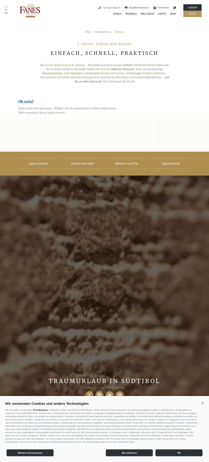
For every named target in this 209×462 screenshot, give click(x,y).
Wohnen (131, 14)
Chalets (120, 73)
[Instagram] (99, 395)
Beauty (161, 73)
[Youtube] (109, 395)
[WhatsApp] (174, 7)
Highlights (76, 73)
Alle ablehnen (129, 453)
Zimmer (105, 73)
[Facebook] (89, 395)
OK (179, 453)
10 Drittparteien (40, 410)
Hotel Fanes (61, 65)
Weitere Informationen (30, 453)
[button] (202, 403)
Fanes (117, 14)
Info (173, 14)
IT (6, 10)
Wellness (147, 14)
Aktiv (162, 14)
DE (6, 7)
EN (6, 13)
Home (88, 32)
